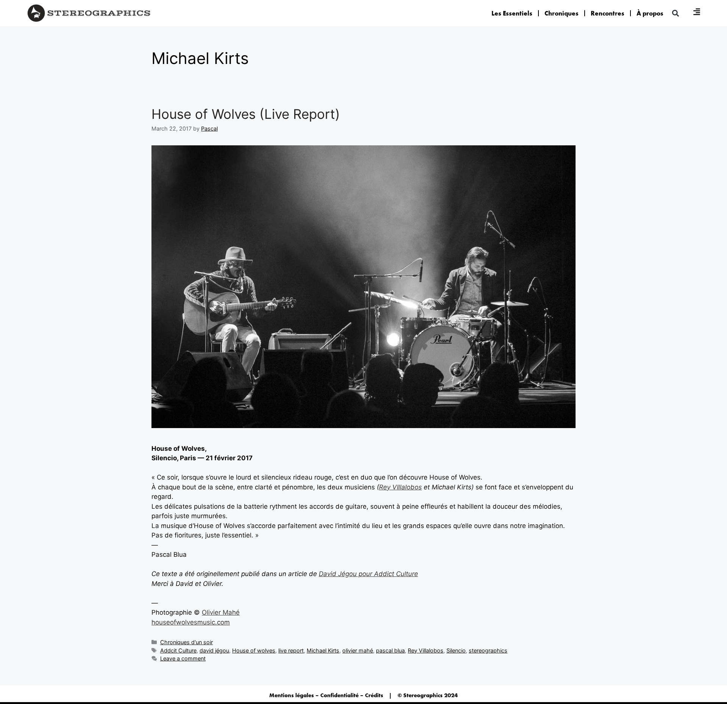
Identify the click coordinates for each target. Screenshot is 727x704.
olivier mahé (357, 650)
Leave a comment (183, 658)
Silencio (456, 650)
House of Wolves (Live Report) (245, 114)
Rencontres (607, 13)
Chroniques (561, 13)
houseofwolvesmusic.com (190, 622)
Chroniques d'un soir (186, 642)
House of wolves (253, 650)
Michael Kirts (323, 650)
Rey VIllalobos (400, 487)
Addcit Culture (178, 650)
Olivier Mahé (221, 612)
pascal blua (390, 650)
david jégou (214, 650)
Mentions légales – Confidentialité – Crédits (326, 695)
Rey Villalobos (425, 650)
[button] (675, 13)
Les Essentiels (511, 13)
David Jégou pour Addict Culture (368, 574)
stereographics (488, 650)
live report (291, 650)
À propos (650, 13)
